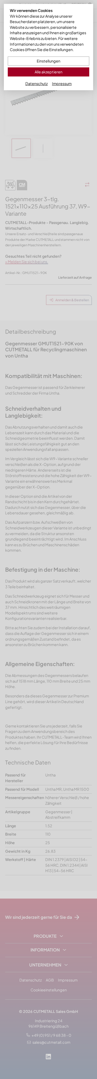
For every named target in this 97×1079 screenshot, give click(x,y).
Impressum (62, 83)
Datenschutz (36, 83)
